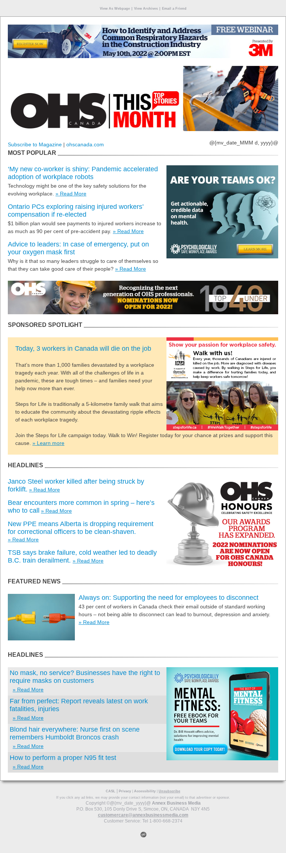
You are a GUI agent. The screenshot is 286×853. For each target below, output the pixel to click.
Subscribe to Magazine (35, 144)
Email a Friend (174, 8)
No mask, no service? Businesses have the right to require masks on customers (85, 676)
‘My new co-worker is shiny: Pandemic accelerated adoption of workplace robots (83, 173)
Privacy (125, 791)
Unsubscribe (169, 791)
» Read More (70, 194)
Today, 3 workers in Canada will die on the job (83, 348)
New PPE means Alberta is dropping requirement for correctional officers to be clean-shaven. (80, 527)
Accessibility (145, 791)
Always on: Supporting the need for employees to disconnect (168, 597)
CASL (110, 791)
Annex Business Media (176, 803)
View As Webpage (115, 8)
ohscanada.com (85, 144)
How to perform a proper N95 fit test (63, 757)
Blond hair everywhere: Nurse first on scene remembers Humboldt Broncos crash (75, 733)
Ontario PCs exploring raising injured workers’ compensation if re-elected (75, 210)
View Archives (146, 8)
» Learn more (48, 443)
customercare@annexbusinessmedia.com (143, 815)
